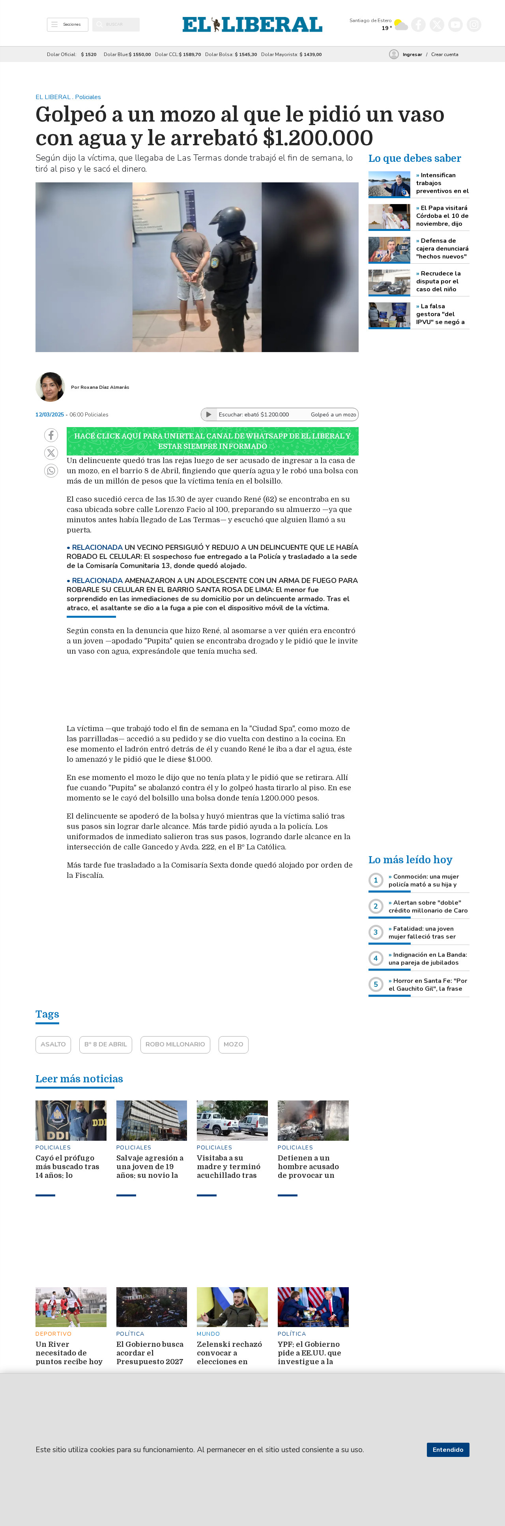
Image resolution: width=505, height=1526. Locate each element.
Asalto (53, 1044)
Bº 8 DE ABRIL (105, 1044)
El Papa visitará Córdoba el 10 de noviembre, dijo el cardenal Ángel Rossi (442, 216)
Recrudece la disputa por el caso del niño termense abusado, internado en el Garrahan (439, 281)
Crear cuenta (444, 54)
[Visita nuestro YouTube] (455, 24)
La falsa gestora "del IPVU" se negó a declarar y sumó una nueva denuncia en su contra (440, 314)
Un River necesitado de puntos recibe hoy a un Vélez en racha (69, 1361)
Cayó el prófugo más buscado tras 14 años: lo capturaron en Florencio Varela (67, 1175)
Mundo (209, 1334)
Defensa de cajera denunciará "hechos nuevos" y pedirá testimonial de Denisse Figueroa (442, 249)
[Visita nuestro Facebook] (418, 24)
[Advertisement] (254, 694)
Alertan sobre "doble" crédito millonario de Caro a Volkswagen (428, 910)
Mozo (233, 1044)
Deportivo (54, 1334)
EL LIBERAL (54, 97)
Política (130, 1334)
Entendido (448, 1449)
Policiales (53, 1147)
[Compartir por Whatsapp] (51, 471)
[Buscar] (99, 24)
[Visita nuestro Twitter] (437, 24)
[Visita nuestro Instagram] (474, 24)
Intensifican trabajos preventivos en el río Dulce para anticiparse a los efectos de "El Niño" (442, 183)
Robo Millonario (175, 1044)
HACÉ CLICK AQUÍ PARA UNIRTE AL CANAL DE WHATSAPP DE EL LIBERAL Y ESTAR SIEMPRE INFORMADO (212, 441)
